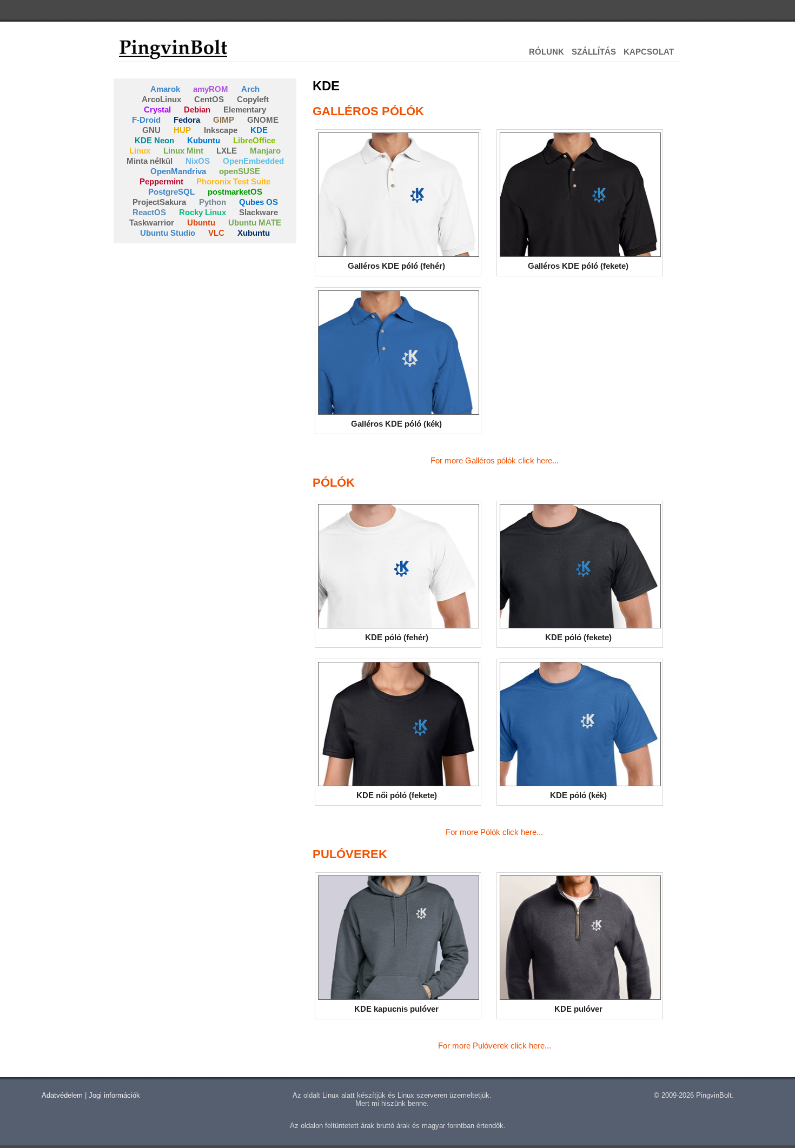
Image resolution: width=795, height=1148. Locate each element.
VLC (216, 232)
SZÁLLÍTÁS (594, 51)
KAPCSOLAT (649, 51)
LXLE (226, 150)
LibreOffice (254, 140)
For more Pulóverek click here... (494, 1045)
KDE (259, 130)
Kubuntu (203, 140)
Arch (250, 89)
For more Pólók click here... (494, 832)
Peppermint (161, 181)
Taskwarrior (151, 222)
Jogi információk (114, 1095)
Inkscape (220, 130)
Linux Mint (183, 150)
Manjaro (265, 150)
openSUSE (239, 171)
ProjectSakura (159, 202)
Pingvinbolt (173, 48)
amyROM (210, 89)
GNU (151, 130)
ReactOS (149, 212)
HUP (182, 130)
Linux (139, 150)
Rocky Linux (202, 212)
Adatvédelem (62, 1095)
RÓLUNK (546, 51)
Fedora (187, 119)
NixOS (198, 160)
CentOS (209, 99)
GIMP (223, 119)
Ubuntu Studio (167, 232)
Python (212, 202)
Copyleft (253, 99)
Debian (197, 109)
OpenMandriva (178, 171)
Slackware (258, 212)
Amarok (165, 89)
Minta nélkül (150, 160)
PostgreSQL (171, 191)
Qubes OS (258, 202)
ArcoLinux (161, 99)
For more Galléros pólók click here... (494, 460)
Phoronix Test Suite (233, 181)
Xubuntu (253, 232)
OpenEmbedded (253, 160)
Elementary (244, 109)
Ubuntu (201, 222)
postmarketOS (235, 191)
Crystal (157, 109)
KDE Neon (154, 140)
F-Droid (146, 119)
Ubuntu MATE (254, 222)
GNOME (263, 119)
